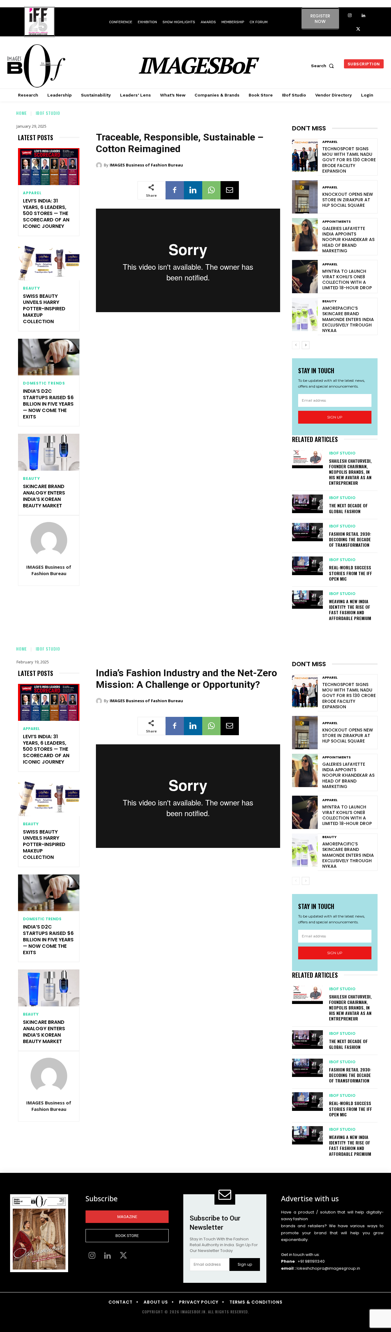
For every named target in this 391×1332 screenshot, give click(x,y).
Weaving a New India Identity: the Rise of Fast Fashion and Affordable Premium (350, 609)
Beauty (31, 288)
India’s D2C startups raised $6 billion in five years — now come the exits (48, 404)
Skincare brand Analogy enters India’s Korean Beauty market (44, 496)
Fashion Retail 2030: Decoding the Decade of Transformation (350, 539)
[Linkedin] (363, 15)
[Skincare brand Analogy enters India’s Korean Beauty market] (48, 452)
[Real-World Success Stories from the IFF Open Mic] (307, 566)
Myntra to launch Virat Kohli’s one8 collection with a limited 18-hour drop (347, 279)
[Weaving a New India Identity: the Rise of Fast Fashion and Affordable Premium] (307, 599)
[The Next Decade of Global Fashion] (307, 503)
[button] (324, 65)
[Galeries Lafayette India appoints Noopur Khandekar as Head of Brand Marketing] (305, 234)
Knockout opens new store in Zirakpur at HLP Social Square (347, 199)
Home (21, 113)
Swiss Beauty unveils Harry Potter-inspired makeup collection (44, 309)
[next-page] (305, 345)
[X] (358, 29)
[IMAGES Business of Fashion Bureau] (49, 540)
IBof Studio (48, 113)
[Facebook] (175, 190)
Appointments (336, 221)
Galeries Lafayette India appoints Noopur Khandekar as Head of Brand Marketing (348, 239)
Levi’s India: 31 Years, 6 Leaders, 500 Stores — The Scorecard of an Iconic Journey (46, 213)
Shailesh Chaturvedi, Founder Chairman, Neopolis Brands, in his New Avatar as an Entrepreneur (350, 472)
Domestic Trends (44, 383)
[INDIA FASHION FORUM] (39, 22)
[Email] (230, 190)
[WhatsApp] (211, 190)
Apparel (32, 193)
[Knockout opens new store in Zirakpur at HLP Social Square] (305, 196)
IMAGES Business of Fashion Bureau (48, 570)
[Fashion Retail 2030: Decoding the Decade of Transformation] (307, 532)
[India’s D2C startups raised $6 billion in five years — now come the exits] (48, 357)
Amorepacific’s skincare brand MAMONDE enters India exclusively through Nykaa (348, 319)
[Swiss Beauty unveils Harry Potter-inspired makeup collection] (48, 261)
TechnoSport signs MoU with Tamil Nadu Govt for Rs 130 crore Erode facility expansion (349, 160)
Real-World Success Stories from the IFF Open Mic (350, 573)
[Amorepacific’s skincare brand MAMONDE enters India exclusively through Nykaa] (305, 314)
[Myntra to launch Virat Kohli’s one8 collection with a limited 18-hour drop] (305, 276)
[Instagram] (349, 15)
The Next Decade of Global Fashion (348, 508)
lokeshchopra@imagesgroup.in (328, 1268)
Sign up (334, 417)
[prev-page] (296, 345)
